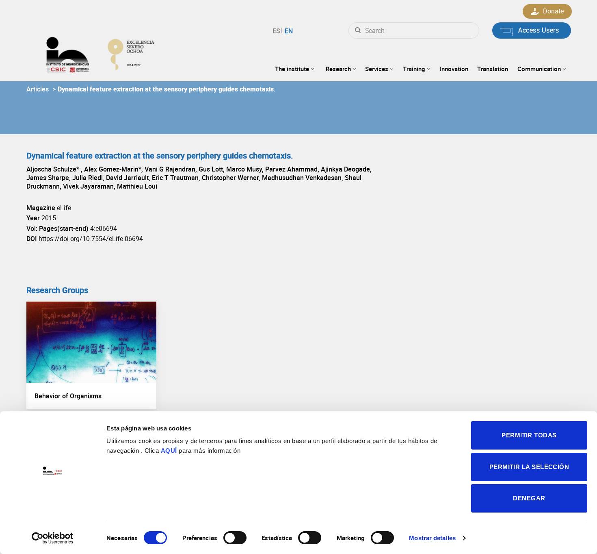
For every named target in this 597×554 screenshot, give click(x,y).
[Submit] (358, 30)
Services (376, 69)
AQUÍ (169, 450)
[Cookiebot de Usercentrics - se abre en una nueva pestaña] (52, 538)
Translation (492, 69)
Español (278, 31)
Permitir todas (529, 435)
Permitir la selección (529, 466)
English (288, 31)
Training (414, 69)
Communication (539, 69)
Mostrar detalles (432, 537)
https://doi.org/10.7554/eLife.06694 (91, 238)
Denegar (529, 498)
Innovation (454, 69)
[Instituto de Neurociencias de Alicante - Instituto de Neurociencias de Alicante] (126, 52)
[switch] (235, 537)
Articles (37, 89)
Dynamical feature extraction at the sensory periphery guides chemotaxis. (167, 89)
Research (338, 69)
